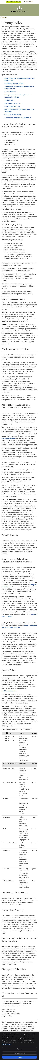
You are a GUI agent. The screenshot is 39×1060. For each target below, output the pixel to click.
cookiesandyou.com (9, 691)
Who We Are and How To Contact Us (17, 117)
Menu (4, 17)
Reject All (19, 1049)
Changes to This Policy (12, 114)
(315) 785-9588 (27, 1)
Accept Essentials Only (19, 1053)
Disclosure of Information (13, 83)
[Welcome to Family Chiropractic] (19, 11)
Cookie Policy (9, 100)
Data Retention (10, 92)
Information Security (12, 106)
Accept (19, 1057)
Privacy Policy (6, 1044)
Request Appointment (14, 1)
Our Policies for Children (13, 103)
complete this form (9, 438)
